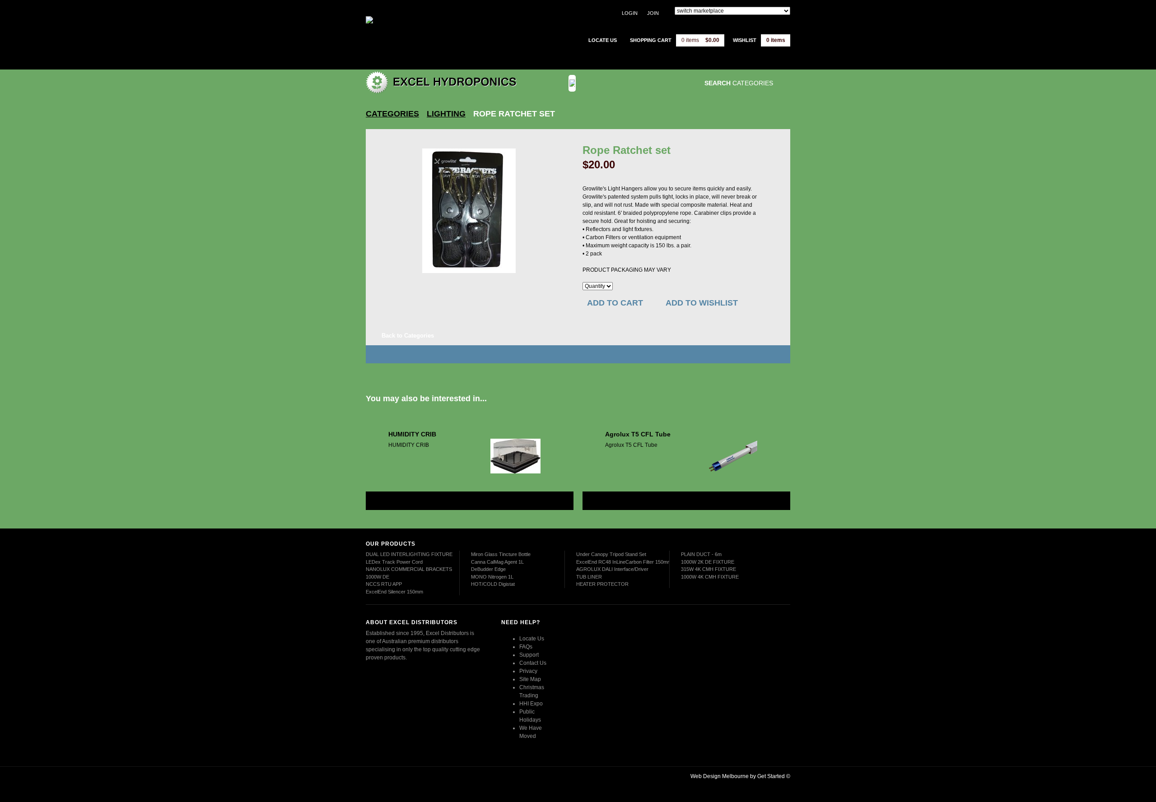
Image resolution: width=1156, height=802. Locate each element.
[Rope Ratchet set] (469, 210)
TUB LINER (589, 576)
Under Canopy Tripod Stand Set (611, 554)
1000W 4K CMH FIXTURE (710, 576)
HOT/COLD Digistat (493, 584)
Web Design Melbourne (719, 776)
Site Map (530, 679)
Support (529, 655)
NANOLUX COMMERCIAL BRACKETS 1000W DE (409, 572)
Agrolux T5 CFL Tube (638, 434)
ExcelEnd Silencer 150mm (394, 591)
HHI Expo (531, 703)
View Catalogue (638, 83)
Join (653, 13)
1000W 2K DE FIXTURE (707, 562)
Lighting (446, 113)
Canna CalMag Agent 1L (497, 562)
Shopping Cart (650, 40)
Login (630, 13)
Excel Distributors (422, 34)
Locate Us (531, 638)
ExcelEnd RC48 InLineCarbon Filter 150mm (623, 562)
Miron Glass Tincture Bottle (501, 554)
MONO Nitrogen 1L (492, 576)
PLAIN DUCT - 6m (701, 554)
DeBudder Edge (488, 569)
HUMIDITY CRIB (412, 434)
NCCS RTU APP (384, 584)
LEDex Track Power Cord (394, 562)
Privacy (528, 671)
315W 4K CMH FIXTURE (708, 569)
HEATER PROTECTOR (602, 584)
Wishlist (744, 40)
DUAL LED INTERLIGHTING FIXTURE (409, 554)
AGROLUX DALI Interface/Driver (612, 569)
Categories (392, 113)
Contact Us (532, 663)
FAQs (525, 647)
